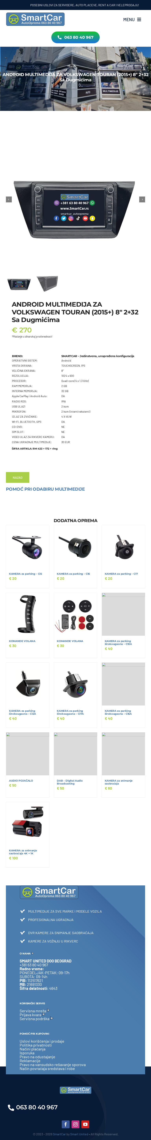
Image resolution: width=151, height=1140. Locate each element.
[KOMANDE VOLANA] (27, 614)
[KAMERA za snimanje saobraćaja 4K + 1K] (27, 823)
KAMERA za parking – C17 (121, 573)
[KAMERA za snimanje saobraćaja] (123, 753)
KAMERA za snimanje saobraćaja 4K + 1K (23, 852)
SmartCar (59, 1134)
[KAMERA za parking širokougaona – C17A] (75, 684)
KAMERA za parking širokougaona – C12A (22, 712)
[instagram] (75, 1124)
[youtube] (85, 1124)
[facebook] (66, 1124)
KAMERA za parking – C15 (25, 573)
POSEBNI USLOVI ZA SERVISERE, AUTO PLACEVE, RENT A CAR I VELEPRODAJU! (69, 5)
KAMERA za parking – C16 (73, 573)
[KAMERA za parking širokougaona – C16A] (123, 684)
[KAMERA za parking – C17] (123, 546)
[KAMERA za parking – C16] (75, 546)
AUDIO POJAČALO (21, 780)
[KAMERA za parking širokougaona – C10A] (123, 614)
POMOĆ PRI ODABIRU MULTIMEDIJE (45, 489)
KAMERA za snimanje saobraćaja (119, 782)
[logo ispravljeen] (35, 13)
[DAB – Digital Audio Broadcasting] (75, 753)
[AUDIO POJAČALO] (27, 753)
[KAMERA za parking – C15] (27, 546)
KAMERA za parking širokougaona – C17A (70, 712)
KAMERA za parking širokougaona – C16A (118, 712)
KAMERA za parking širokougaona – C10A (118, 642)
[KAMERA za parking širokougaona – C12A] (27, 684)
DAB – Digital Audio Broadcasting (70, 782)
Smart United (79, 1134)
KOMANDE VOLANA (22, 641)
